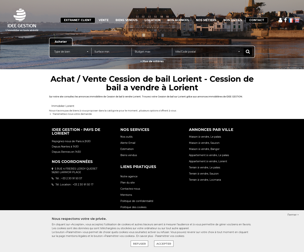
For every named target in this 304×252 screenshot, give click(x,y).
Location (152, 20)
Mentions (126, 194)
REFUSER (139, 243)
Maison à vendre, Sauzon (204, 142)
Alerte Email (127, 142)
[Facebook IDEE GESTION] (285, 20)
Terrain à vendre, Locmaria (205, 179)
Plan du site (127, 182)
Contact (256, 20)
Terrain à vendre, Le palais (204, 167)
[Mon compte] (280, 20)
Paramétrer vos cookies (169, 236)
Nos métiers (206, 20)
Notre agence (129, 176)
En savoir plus (145, 236)
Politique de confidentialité (136, 201)
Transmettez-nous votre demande (72, 113)
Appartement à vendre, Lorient (208, 161)
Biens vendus (127, 20)
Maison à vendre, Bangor (204, 149)
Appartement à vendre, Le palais (209, 155)
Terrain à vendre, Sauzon (204, 173)
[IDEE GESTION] (27, 20)
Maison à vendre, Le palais (205, 136)
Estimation (127, 149)
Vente (104, 20)
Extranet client (77, 20)
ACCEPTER (163, 243)
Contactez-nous (130, 188)
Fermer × (293, 214)
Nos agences (178, 20)
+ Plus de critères (152, 61)
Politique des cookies (133, 207)
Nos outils (232, 20)
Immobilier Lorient (62, 106)
